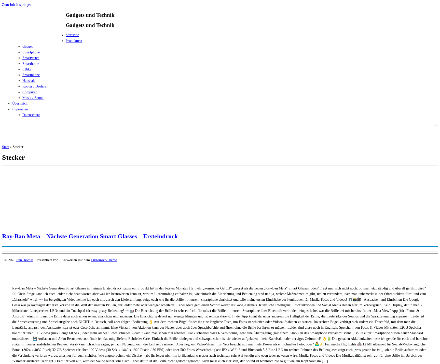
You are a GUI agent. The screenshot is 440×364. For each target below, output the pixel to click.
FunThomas (24, 260)
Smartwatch (30, 58)
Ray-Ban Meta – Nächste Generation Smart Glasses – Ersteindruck (90, 236)
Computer (29, 92)
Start (5, 147)
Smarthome (30, 64)
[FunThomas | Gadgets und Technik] (34, 36)
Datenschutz (31, 115)
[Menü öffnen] (436, 125)
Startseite (72, 35)
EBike (26, 69)
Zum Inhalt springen (17, 5)
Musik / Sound (33, 98)
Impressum (20, 109)
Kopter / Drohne (34, 86)
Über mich (20, 103)
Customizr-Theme (104, 260)
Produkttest (74, 41)
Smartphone (31, 52)
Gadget (27, 46)
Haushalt (28, 81)
